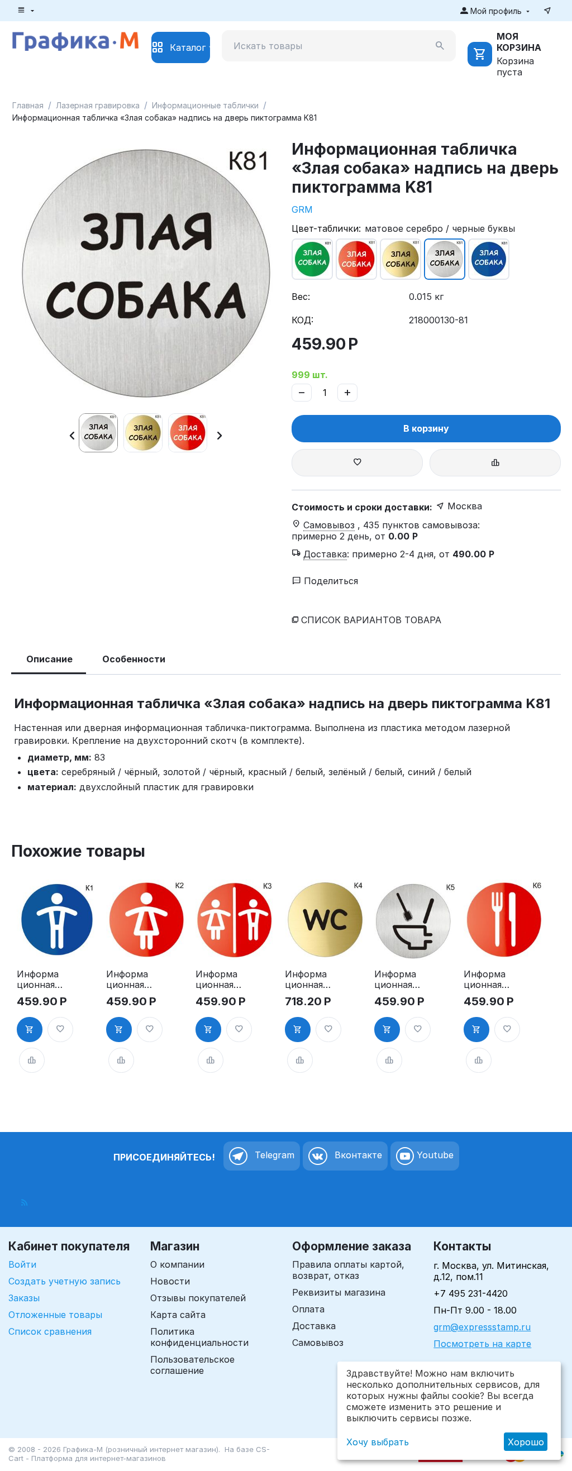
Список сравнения (50, 1331)
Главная (28, 105)
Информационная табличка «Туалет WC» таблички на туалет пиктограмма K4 (306, 979)
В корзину (426, 428)
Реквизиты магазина (338, 1292)
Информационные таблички (205, 105)
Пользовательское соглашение (192, 1365)
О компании (177, 1264)
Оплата (308, 1309)
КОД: (302, 320)
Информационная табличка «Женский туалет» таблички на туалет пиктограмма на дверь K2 (128, 979)
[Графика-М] (75, 39)
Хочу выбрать (377, 1442)
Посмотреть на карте (482, 1343)
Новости (170, 1281)
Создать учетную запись (64, 1281)
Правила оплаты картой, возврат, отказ (348, 1270)
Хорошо (526, 1442)
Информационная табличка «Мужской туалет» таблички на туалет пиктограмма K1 (38, 979)
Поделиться (329, 580)
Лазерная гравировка (98, 105)
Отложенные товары (55, 1314)
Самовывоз (318, 1342)
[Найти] (440, 46)
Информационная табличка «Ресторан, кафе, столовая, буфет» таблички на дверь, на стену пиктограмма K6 (486, 979)
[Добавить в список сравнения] (495, 462)
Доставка (314, 1325)
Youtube (434, 1155)
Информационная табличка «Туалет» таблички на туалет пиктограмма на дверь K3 (217, 979)
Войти (22, 1264)
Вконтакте (357, 1155)
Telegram (273, 1155)
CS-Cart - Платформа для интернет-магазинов (139, 1454)
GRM (302, 209)
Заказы (24, 1297)
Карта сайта (178, 1314)
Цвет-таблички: (326, 228)
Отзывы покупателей (198, 1297)
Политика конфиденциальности (199, 1337)
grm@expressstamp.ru (482, 1327)
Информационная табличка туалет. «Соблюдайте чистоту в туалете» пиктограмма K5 (397, 979)
